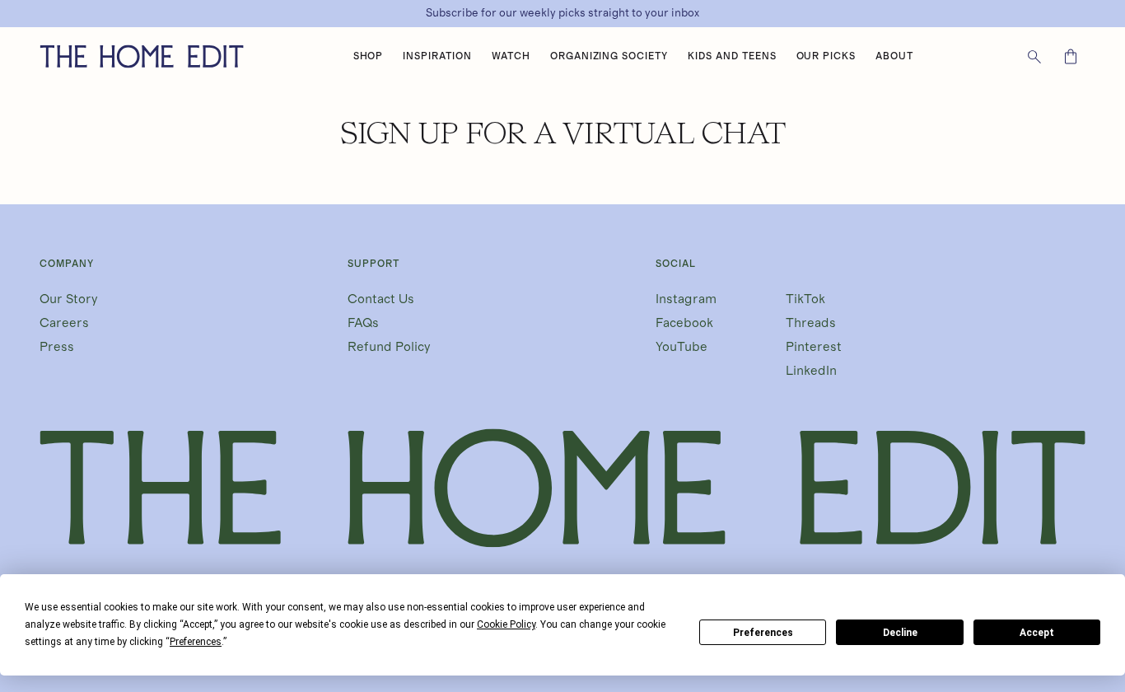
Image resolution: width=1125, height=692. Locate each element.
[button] (368, 57)
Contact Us (381, 299)
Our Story (69, 299)
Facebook (684, 323)
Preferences (763, 632)
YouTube (681, 346)
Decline (900, 632)
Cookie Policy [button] (506, 624)
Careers (64, 323)
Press (57, 346)
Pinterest (814, 346)
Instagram (686, 299)
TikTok (805, 299)
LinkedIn (811, 370)
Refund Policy (389, 346)
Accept (1037, 632)
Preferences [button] (196, 642)
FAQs (363, 323)
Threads (811, 323)
